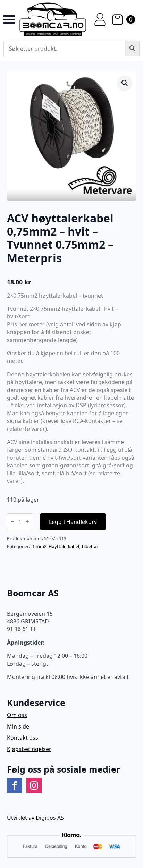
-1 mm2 (39, 546)
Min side (18, 726)
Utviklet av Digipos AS (35, 818)
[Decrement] (12, 521)
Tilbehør (89, 546)
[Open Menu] (9, 19)
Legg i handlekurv (73, 522)
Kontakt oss (22, 737)
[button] (124, 83)
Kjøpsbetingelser (29, 749)
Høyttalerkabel (64, 546)
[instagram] (34, 785)
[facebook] (14, 785)
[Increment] (27, 521)
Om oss (17, 715)
